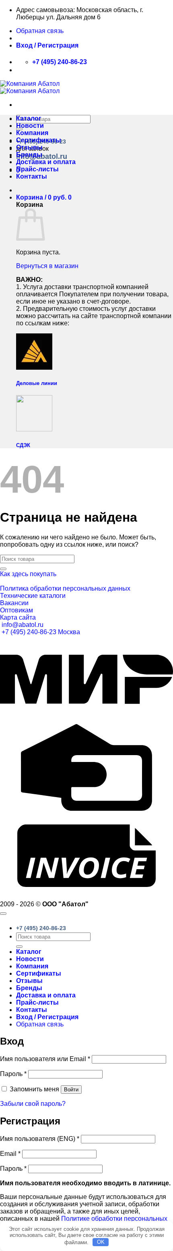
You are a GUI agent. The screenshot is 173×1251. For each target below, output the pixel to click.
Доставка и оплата (46, 161)
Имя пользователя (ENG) (39, 1138)
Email (10, 1153)
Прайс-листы (37, 169)
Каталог (28, 118)
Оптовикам (16, 610)
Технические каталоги (33, 595)
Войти (71, 1090)
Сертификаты (38, 140)
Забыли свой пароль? (33, 1103)
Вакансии (14, 602)
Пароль (13, 1073)
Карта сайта (18, 617)
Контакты (31, 176)
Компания (32, 132)
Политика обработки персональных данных (65, 588)
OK (101, 1242)
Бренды (29, 154)
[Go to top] (3, 913)
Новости (30, 125)
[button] (47, 45)
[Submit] (3, 569)
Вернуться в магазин (47, 265)
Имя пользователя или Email (45, 1058)
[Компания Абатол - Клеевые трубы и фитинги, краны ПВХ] (30, 87)
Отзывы (29, 147)
